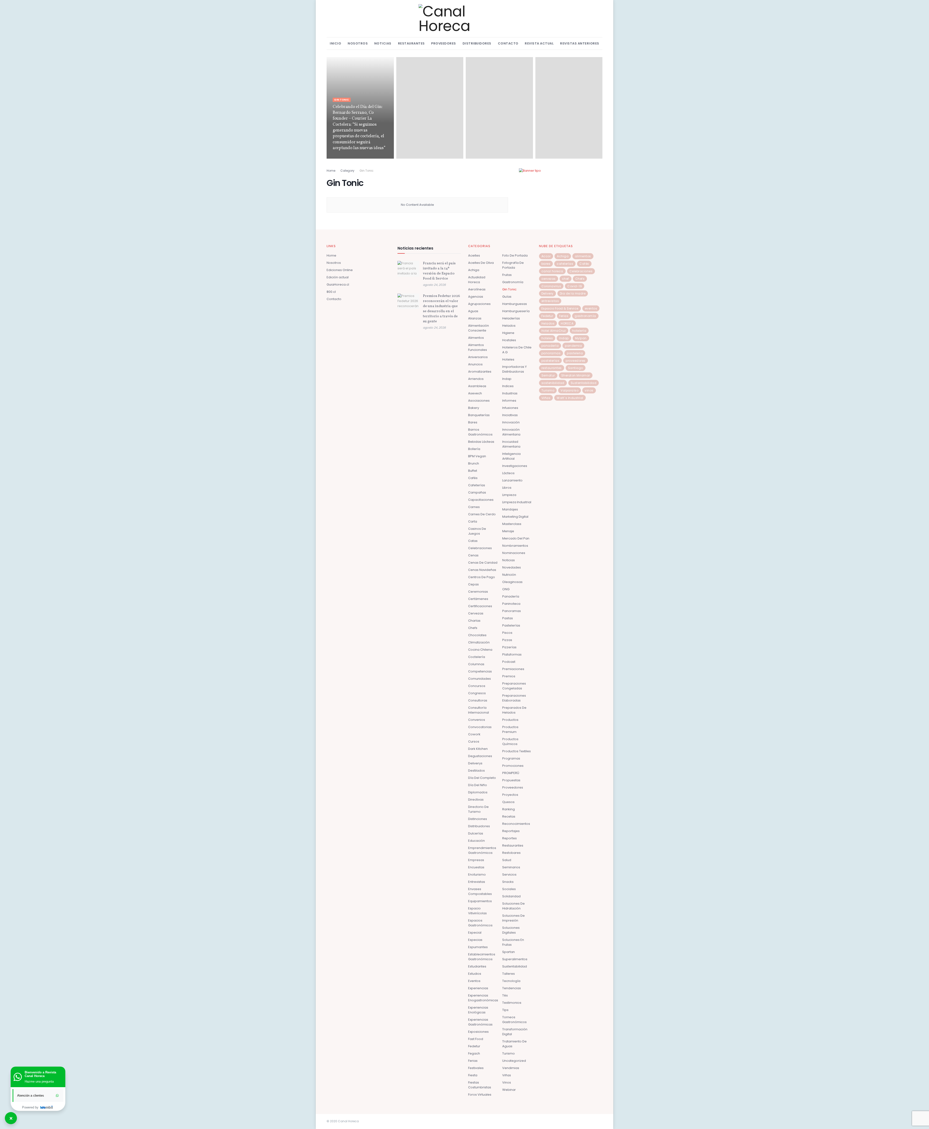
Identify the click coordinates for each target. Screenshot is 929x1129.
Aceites (474, 255)
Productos (510, 719)
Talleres (508, 973)
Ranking (508, 809)
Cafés (473, 478)
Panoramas (511, 611)
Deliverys (475, 763)
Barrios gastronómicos (480, 432)
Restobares (511, 852)
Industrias (509, 393)
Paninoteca (511, 603)
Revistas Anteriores (579, 43)
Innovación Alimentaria (511, 432)
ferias (563, 316)
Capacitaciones (481, 499)
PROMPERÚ (510, 773)
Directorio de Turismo (478, 809)
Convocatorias (480, 727)
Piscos (507, 632)
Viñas (506, 1075)
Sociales (509, 889)
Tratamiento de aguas (514, 1043)
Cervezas (475, 613)
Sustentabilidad (514, 966)
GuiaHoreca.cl (338, 284)
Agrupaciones (479, 304)
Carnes (474, 507)
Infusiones (510, 408)
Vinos (506, 1082)
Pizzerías (509, 647)
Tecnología (511, 981)
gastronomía (585, 316)
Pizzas (507, 640)
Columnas (476, 664)
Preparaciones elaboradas (514, 698)
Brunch (473, 463)
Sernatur (548, 375)
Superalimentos (514, 959)
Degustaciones (480, 756)
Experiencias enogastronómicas (483, 998)
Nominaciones (513, 553)
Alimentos (476, 337)
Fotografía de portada (513, 265)
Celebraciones (480, 548)
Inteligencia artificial (511, 456)
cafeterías (565, 264)
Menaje (508, 531)
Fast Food (475, 1039)
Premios (508, 676)
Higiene (508, 333)
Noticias (382, 43)
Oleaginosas (512, 582)
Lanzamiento (512, 480)
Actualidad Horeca (476, 279)
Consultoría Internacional (478, 710)
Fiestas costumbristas (479, 1085)
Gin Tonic (341, 100)
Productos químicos (510, 741)
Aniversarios (478, 357)
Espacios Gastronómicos (480, 923)
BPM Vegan (477, 456)
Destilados (476, 770)
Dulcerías (475, 833)
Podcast (508, 661)
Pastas (507, 618)
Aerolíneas (477, 289)
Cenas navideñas (482, 570)
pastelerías (550, 361)
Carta (472, 521)
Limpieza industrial (516, 502)
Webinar (509, 1089)
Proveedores (443, 43)
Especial (474, 932)
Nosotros (358, 43)
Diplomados (477, 792)
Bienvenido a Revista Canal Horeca (40, 1074)
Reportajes (511, 831)
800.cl (331, 291)
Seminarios (511, 867)
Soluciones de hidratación (513, 906)
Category (347, 171)
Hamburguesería (516, 311)
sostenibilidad (552, 383)
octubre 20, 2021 (344, 157)
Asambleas (477, 386)
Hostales (509, 340)
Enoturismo (477, 874)
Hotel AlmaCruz (553, 331)
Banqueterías (479, 415)
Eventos (474, 981)
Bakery (473, 408)
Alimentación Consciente (478, 328)
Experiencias (478, 988)
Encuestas (476, 867)
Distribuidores (477, 43)
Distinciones (477, 819)
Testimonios (511, 1002)
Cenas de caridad (482, 562)
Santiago (575, 368)
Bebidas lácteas (481, 441)
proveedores (575, 361)
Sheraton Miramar (575, 375)
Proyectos (510, 794)
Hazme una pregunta (39, 1081)
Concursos (476, 686)
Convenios (476, 719)
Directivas (476, 799)
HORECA (567, 323)
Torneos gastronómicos (514, 1019)
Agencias (475, 296)
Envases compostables (480, 891)
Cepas (473, 584)
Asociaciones (479, 400)
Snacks (508, 881)
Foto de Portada (515, 255)
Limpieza (509, 495)
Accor (546, 256)
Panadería (510, 596)
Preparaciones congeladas (514, 686)
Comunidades (479, 678)
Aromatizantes (479, 371)
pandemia (573, 346)
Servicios (509, 874)
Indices (508, 386)
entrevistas (550, 301)
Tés (505, 995)
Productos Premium (510, 729)
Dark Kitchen (478, 748)
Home (331, 171)
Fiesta (472, 1075)
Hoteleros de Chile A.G (517, 349)
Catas (473, 541)
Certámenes (478, 599)
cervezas (548, 279)
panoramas (551, 353)
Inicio (335, 43)
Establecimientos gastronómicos (481, 956)
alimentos (583, 256)
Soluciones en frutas (513, 942)
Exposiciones (478, 1031)
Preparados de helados (514, 710)
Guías (506, 296)
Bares (472, 422)
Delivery (547, 293)
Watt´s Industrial (570, 398)
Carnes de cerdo (482, 514)
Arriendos (476, 378)
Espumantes (478, 947)
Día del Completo (482, 777)
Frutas (507, 275)
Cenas (473, 555)
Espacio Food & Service (559, 308)
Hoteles (508, 359)
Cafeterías (476, 485)
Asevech (475, 393)
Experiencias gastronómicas (480, 1022)
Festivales (476, 1068)
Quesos (508, 802)
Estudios (474, 973)
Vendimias (510, 1068)
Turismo (508, 1053)
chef (565, 279)
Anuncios (475, 364)
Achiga (473, 270)
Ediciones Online (340, 270)
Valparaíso (569, 390)
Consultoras (477, 700)
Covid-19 (574, 286)
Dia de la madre (573, 293)
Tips (505, 1010)
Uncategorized (514, 1060)
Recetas (508, 816)
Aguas (473, 311)
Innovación (511, 422)
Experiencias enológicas (478, 1010)
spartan (508, 952)
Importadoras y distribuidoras (514, 369)
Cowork (474, 734)
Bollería (474, 449)
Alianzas (474, 318)
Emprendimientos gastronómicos (482, 850)
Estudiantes (477, 966)
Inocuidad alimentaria (511, 444)
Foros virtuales (479, 1094)
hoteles (547, 338)
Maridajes (510, 509)
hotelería (579, 331)
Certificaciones (480, 606)
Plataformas (512, 654)
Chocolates (477, 635)
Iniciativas (510, 415)
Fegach (474, 1053)
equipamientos (480, 901)
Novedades (511, 567)
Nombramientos (515, 545)
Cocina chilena (480, 649)
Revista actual (539, 43)
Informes (509, 400)
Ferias (473, 1060)
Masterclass (511, 524)
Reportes (509, 838)
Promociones (513, 765)
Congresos (477, 693)
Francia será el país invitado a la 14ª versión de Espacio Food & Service (439, 271)
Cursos (473, 741)
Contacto (508, 43)
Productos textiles (516, 751)
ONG (505, 589)
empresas (476, 860)
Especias (475, 939)
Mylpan (581, 338)
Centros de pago (481, 577)
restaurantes (551, 368)
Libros (506, 487)
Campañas (477, 492)
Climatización (479, 642)
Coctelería (476, 657)
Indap (506, 378)
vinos (589, 390)
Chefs (472, 628)
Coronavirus (551, 286)
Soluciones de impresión (513, 918)
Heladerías (511, 318)
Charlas (474, 620)
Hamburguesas (514, 304)
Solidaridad (511, 896)
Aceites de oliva (481, 262)
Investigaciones (514, 466)
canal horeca (552, 271)
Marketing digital (515, 516)
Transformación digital (514, 1031)
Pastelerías (511, 625)
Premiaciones (513, 669)
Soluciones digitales (511, 930)
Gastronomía (512, 282)
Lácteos (508, 473)
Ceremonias (478, 591)
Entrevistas (476, 881)
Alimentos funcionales (477, 347)
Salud (506, 860)
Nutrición (509, 574)
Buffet (472, 470)
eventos (591, 308)
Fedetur (474, 1046)
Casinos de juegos (477, 531)
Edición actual (338, 277)
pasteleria (575, 353)
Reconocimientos (516, 823)
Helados (509, 325)
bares (546, 264)
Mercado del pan (515, 538)
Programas (511, 758)
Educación (476, 840)
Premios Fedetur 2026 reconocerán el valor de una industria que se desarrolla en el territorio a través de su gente (441, 309)
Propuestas (511, 780)
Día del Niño (477, 785)
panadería (550, 346)
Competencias (480, 671)
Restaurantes (411, 43)
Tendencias (511, 988)
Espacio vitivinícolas (477, 910)
